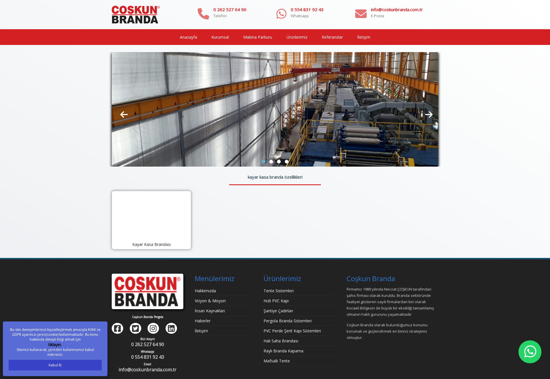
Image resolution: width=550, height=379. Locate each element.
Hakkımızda (205, 290)
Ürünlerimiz (296, 37)
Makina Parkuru (257, 37)
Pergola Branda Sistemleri (288, 320)
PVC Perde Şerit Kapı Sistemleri (292, 330)
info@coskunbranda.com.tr (397, 9)
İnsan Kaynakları (210, 310)
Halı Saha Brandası (281, 341)
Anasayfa (188, 37)
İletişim (363, 37)
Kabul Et (55, 365)
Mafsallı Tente (277, 361)
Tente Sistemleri (279, 290)
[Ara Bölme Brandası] (275, 109)
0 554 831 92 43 (307, 9)
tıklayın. (55, 344)
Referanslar (332, 37)
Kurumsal (220, 37)
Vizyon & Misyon (210, 300)
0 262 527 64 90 (229, 9)
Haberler (203, 320)
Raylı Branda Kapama (283, 351)
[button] (263, 161)
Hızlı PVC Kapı (276, 300)
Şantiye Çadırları (278, 310)
